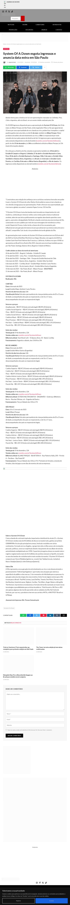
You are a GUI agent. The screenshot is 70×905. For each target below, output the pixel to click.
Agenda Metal (12, 62)
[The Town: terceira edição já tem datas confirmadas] (51, 636)
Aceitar (51, 901)
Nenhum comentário (45, 62)
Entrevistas (57, 24)
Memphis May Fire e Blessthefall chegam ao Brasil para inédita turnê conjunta (18, 676)
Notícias (11, 24)
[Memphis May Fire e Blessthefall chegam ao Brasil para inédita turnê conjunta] (18, 663)
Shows (25, 24)
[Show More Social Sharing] (44, 67)
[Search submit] (23, 18)
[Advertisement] (35, 183)
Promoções (13, 30)
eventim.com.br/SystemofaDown (47, 141)
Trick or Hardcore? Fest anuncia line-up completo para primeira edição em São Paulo (18, 648)
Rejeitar (18, 901)
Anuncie (44, 30)
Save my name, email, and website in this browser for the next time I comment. (30, 730)
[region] (35, 896)
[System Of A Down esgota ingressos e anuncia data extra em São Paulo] (35, 92)
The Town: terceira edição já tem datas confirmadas (49, 648)
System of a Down (9, 608)
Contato (59, 30)
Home (4, 44)
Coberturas (40, 24)
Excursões (29, 30)
